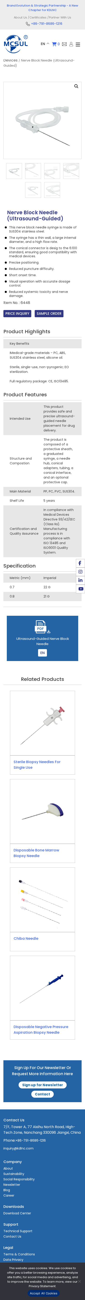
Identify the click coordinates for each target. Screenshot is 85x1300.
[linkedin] (80, 580)
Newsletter (11, 1184)
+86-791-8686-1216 (46, 23)
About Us (20, 17)
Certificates (37, 17)
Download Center (17, 1213)
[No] (79, 1281)
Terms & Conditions (19, 1254)
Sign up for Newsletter (42, 1085)
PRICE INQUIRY (17, 313)
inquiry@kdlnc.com (18, 1148)
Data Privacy (13, 1259)
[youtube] (80, 589)
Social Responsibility (19, 1179)
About (8, 1168)
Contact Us (12, 1236)
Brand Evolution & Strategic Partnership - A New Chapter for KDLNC (42, 7)
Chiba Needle (26, 938)
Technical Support (17, 1231)
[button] (76, 86)
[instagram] (80, 572)
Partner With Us (60, 17)
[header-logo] (15, 54)
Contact (42, 1094)
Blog (6, 1190)
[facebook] (80, 563)
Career (8, 1195)
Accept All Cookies (44, 1293)
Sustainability (13, 1174)
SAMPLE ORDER (49, 313)
